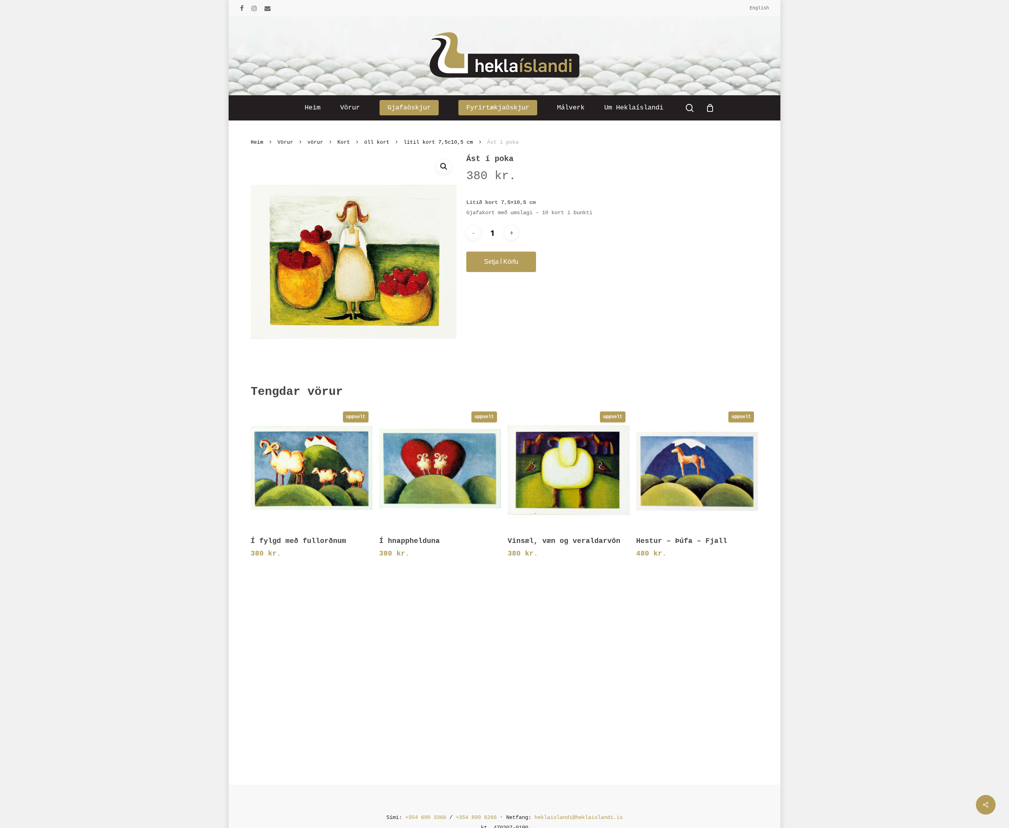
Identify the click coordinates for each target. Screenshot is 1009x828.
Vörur (285, 142)
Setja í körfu (501, 261)
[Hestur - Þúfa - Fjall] (697, 468)
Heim (257, 142)
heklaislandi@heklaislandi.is (578, 817)
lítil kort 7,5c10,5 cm (438, 142)
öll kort (376, 142)
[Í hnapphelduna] (440, 468)
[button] (444, 166)
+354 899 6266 (476, 817)
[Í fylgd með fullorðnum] (311, 468)
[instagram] (254, 8)
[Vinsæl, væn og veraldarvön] (568, 468)
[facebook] (242, 8)
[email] (267, 8)
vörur (315, 142)
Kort (343, 142)
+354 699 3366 (425, 817)
